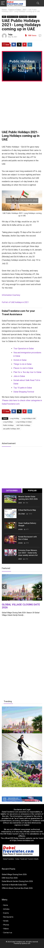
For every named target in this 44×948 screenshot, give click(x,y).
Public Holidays (8, 425)
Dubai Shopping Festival (23, 392)
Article (20, 529)
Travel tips (32, 17)
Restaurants (8, 917)
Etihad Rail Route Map (27, 510)
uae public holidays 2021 (11, 429)
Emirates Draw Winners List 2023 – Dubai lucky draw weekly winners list (28, 552)
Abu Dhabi (21, 514)
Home (4, 10)
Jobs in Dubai (19, 376)
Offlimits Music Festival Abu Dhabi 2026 (17, 888)
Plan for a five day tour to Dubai (27, 372)
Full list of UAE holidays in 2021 (15, 302)
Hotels (5, 921)
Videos (6, 929)
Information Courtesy (11, 295)
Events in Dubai (15, 10)
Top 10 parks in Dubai (22, 388)
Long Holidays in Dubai (24, 422)
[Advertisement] (22, 106)
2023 (20, 559)
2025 (20, 503)
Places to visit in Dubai (23, 368)
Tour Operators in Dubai (23, 348)
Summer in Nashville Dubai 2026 (14, 885)
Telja (10, 34)
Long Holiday (14, 418)
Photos (6, 925)
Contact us (7, 933)
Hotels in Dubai (19, 360)
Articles (6, 909)
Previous (4, 586)
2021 (25, 10)
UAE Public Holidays (23, 425)
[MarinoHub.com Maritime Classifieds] (22, 797)
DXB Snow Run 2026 (10, 878)
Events (6, 913)
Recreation (23, 17)
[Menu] (3, 3)
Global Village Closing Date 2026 (14, 874)
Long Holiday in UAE (29, 418)
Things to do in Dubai (22, 364)
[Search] (38, 3)
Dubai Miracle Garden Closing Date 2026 (17, 881)
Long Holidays (8, 422)
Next (39, 586)
